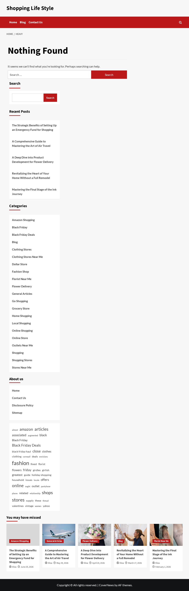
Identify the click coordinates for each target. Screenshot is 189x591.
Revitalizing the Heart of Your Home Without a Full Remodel (31, 175)
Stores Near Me (21, 367)
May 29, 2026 (62, 563)
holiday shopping (41, 474)
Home (13, 22)
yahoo (46, 505)
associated (19, 435)
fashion (20, 463)
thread (46, 501)
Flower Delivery (22, 286)
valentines (18, 505)
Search (14, 83)
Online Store (20, 338)
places (15, 493)
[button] (180, 22)
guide (27, 474)
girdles (37, 470)
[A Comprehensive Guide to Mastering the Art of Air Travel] (58, 535)
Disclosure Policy (22, 405)
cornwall (26, 456)
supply (30, 500)
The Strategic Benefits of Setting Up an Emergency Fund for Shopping (34, 127)
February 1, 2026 (163, 566)
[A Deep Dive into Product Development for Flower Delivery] (94, 535)
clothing (16, 456)
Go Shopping (20, 301)
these (38, 500)
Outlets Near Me (22, 345)
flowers (17, 470)
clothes (46, 451)
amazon (26, 429)
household (18, 479)
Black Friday (19, 227)
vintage (29, 505)
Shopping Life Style (30, 8)
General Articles (22, 293)
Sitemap (17, 412)
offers (45, 480)
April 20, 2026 (98, 563)
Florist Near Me (21, 279)
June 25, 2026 (27, 566)
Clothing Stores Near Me (27, 256)
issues (28, 479)
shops (47, 492)
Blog (23, 22)
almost (15, 430)
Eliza (14, 566)
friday (27, 470)
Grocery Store (21, 308)
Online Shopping (22, 330)
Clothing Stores (22, 249)
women (38, 506)
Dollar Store (19, 264)
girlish (45, 470)
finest (34, 464)
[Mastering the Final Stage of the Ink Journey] (166, 535)
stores (18, 499)
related (23, 493)
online (18, 485)
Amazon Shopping (23, 220)
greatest (17, 474)
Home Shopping (22, 315)
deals (35, 456)
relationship (35, 493)
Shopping (18, 352)
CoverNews (106, 585)
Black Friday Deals (23, 234)
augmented (33, 435)
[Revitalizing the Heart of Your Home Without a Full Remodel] (130, 535)
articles (41, 429)
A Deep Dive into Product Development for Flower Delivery (33, 159)
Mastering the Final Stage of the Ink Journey (34, 192)
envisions (43, 456)
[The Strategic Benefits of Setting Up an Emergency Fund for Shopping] (22, 535)
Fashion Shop (20, 271)
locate (36, 480)
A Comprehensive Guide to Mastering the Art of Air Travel (31, 143)
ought (27, 486)
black (43, 435)
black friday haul (21, 451)
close (36, 451)
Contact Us (35, 22)
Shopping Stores (22, 360)
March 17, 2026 (135, 563)
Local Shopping (21, 323)
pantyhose (45, 486)
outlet (35, 486)
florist (41, 464)
